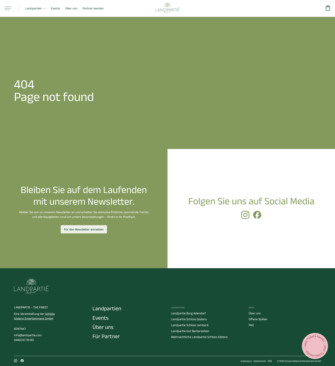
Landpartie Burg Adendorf (188, 313)
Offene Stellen (258, 319)
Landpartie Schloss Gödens (189, 319)
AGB (270, 361)
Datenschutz (260, 361)
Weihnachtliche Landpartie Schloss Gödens (199, 337)
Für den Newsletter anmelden (84, 229)
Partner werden (93, 8)
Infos (251, 307)
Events (55, 8)
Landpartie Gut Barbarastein (190, 331)
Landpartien (33, 8)
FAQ (251, 325)
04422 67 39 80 (24, 340)
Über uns (71, 8)
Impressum (246, 361)
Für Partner (106, 336)
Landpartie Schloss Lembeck (190, 325)
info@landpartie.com (28, 335)
